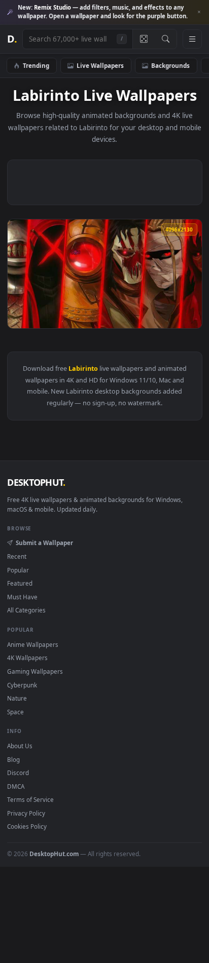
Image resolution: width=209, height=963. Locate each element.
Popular (18, 570)
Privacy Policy (26, 813)
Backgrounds (170, 65)
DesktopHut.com (54, 854)
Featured (19, 583)
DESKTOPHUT (36, 482)
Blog (13, 759)
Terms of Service (30, 799)
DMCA (15, 786)
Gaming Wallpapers (35, 671)
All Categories (26, 610)
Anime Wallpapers (32, 644)
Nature (17, 698)
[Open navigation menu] (192, 39)
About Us (19, 746)
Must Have (22, 597)
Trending (36, 65)
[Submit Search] (166, 39)
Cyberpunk (22, 685)
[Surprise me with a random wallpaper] (143, 39)
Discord (18, 772)
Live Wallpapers (100, 65)
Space (15, 712)
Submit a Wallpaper (44, 542)
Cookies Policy (27, 826)
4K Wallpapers (27, 657)
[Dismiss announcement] (198, 12)
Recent (16, 556)
